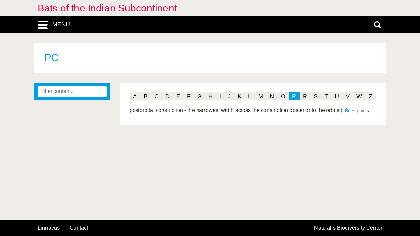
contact (79, 228)
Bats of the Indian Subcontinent (107, 8)
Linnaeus (49, 228)
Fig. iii (357, 110)
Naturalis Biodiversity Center (348, 228)
